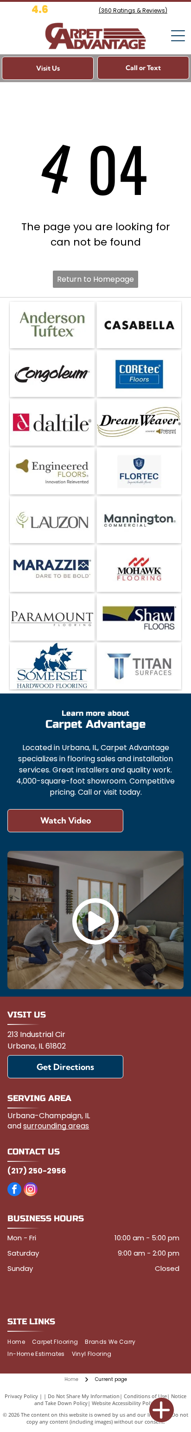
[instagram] (31, 1190)
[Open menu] (178, 36)
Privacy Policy (21, 1396)
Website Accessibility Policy (124, 1403)
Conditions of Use (145, 1396)
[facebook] (14, 1190)
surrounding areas (56, 1126)
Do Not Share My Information (84, 1396)
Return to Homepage (95, 279)
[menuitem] (19, 1341)
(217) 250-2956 (36, 1171)
